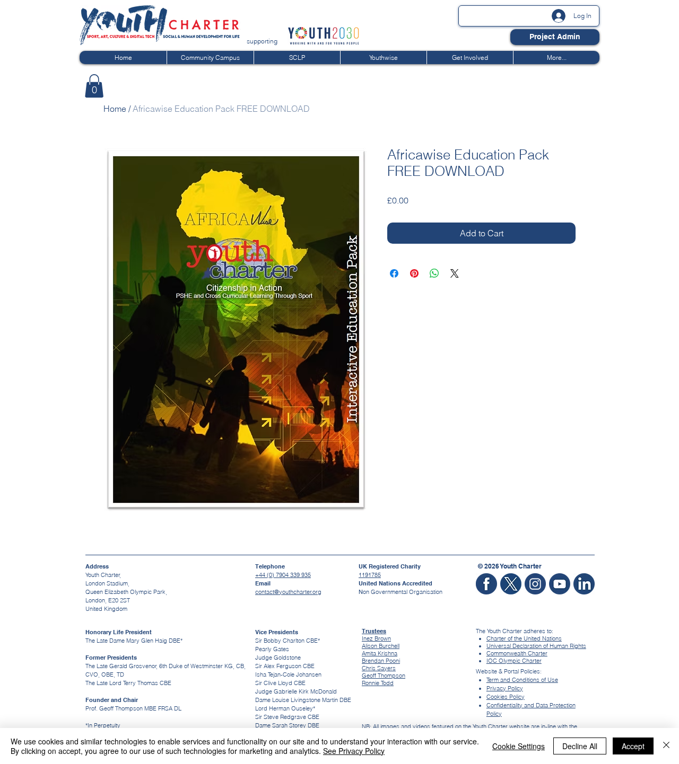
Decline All (579, 746)
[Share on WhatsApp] (434, 273)
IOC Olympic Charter (514, 660)
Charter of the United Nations (524, 638)
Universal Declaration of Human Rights (536, 646)
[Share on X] (454, 273)
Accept (633, 746)
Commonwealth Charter (516, 653)
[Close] (666, 746)
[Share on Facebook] (394, 273)
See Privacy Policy (354, 750)
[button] (94, 85)
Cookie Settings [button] (518, 746)
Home (114, 108)
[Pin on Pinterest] (414, 273)
